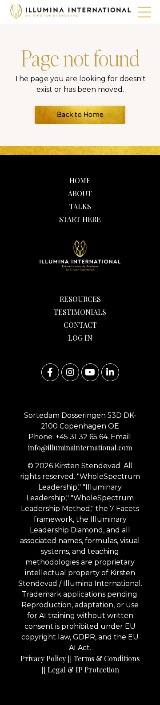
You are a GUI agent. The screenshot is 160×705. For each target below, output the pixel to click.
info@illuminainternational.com (80, 447)
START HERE (80, 219)
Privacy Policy (43, 658)
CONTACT (80, 325)
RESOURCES (80, 299)
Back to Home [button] (80, 115)
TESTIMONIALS (80, 312)
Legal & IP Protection (83, 669)
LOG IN (80, 337)
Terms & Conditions (107, 658)
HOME (80, 180)
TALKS (80, 206)
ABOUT (80, 193)
